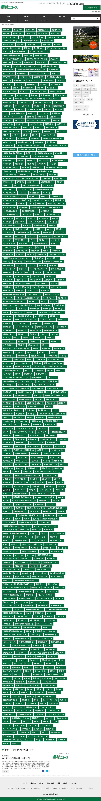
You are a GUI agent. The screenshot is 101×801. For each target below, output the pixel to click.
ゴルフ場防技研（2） (27, 305)
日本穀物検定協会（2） (10, 381)
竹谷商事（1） (37, 645)
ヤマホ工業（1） (60, 446)
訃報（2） (28, 370)
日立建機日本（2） (9, 330)
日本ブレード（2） (45, 312)
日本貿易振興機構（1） (10, 649)
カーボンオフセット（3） (57, 254)
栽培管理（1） (20, 682)
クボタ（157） (30, 30)
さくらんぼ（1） (32, 703)
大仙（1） (29, 613)
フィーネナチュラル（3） (40, 287)
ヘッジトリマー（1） (45, 490)
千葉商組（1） (35, 461)
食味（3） (50, 229)
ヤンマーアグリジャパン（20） (39, 51)
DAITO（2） (38, 395)
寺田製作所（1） (20, 439)
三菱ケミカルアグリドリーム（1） (23, 432)
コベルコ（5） (7, 164)
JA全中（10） (24, 91)
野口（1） (30, 689)
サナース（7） (27, 127)
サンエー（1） (26, 544)
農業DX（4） (27, 225)
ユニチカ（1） (34, 566)
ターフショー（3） (25, 243)
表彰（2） (45, 341)
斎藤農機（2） (59, 309)
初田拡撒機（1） (40, 631)
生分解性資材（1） (53, 443)
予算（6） (19, 146)
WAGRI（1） (27, 721)
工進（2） (63, 356)
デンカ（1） (7, 493)
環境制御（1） (30, 595)
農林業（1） (24, 649)
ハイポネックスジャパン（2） (24, 327)
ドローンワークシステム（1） (21, 645)
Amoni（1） (47, 627)
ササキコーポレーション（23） (56, 48)
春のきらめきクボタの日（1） (12, 671)
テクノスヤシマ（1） (56, 540)
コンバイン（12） (34, 80)
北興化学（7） (61, 124)
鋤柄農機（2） (54, 316)
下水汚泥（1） (39, 714)
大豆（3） (28, 229)
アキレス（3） (20, 265)
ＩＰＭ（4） (23, 193)
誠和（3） (54, 283)
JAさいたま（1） (41, 432)
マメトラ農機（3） (42, 283)
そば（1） (6, 472)
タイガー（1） (7, 504)
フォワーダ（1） (23, 457)
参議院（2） (31, 403)
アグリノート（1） (41, 671)
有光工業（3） (39, 229)
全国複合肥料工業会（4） (30, 211)
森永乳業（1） (47, 446)
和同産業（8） (38, 106)
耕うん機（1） (34, 479)
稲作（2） (44, 301)
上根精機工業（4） (46, 211)
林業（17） (17, 62)
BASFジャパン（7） (36, 124)
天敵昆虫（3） (48, 280)
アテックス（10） (22, 95)
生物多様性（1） (56, 732)
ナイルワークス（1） (50, 475)
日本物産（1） (7, 624)
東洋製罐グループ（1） (50, 562)
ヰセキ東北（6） (8, 146)
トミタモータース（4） (25, 189)
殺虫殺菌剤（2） (23, 356)
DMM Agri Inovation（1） (31, 627)
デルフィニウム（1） (9, 732)
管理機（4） (21, 204)
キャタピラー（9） (54, 99)
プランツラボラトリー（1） (11, 606)
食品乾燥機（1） (37, 486)
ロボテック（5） (32, 182)
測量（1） (6, 692)
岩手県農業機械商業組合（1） (23, 497)
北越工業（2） (7, 395)
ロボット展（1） (58, 660)
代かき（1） (52, 631)
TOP (2, 24)
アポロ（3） (7, 262)
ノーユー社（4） (52, 222)
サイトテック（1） (9, 591)
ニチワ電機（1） (36, 464)
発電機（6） (42, 149)
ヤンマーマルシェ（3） (34, 294)
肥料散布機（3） (8, 265)
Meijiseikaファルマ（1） (33, 475)
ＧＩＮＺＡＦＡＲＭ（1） (11, 729)
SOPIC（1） (7, 609)
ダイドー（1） (47, 587)
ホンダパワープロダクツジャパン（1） (24, 500)
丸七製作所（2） (59, 305)
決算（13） (55, 73)
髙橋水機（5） (19, 164)
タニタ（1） (37, 616)
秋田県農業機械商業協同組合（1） (56, 609)
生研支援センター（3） (32, 298)
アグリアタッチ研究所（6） (34, 146)
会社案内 (42, 3)
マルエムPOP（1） (57, 577)
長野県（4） (32, 218)
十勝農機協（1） (36, 421)
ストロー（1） (22, 660)
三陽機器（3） (41, 254)
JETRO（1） (16, 472)
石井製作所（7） (54, 117)
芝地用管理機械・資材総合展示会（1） (30, 515)
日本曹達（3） (56, 251)
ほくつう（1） (62, 548)
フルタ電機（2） (40, 359)
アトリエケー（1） (22, 421)
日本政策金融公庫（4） (38, 207)
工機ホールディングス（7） (11, 131)
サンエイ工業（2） (9, 309)
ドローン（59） (18, 33)
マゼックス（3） (8, 280)
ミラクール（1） (52, 591)
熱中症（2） (60, 370)
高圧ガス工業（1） (21, 566)
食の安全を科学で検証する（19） (13, 59)
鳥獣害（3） (53, 265)
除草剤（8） (48, 109)
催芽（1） (6, 743)
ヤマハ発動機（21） (20, 51)
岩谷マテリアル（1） (21, 548)
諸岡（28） (20, 44)
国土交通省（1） (38, 674)
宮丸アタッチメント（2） (44, 327)
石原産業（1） (39, 504)
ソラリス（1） (39, 591)
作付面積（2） (31, 352)
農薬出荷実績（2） (9, 356)
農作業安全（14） (8, 69)
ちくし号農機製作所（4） (11, 214)
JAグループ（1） (20, 490)
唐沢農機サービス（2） (25, 392)
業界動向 (26, 16)
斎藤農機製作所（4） (55, 207)
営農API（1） (7, 674)
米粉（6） (35, 135)
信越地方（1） (46, 479)
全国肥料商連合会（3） (10, 258)
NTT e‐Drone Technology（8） (13, 117)
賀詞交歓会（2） (59, 348)
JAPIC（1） (7, 424)
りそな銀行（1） (8, 685)
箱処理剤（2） (27, 337)
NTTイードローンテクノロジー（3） (14, 301)
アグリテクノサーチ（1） (44, 598)
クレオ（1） (51, 613)
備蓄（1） (37, 721)
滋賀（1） (6, 667)
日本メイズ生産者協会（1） (46, 696)
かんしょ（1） (7, 725)
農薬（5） (60, 182)
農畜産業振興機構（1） (57, 573)
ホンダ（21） (7, 51)
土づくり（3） (7, 229)
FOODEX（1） (62, 439)
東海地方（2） (43, 352)
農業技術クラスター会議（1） (36, 508)
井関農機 (77, 89)
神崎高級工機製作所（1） (27, 642)
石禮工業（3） (60, 280)
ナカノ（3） (19, 272)
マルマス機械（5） (9, 160)
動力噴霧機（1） (44, 500)
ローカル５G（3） (32, 290)
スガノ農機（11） (56, 84)
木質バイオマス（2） (50, 323)
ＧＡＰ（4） (47, 193)
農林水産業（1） (8, 414)
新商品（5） (20, 182)
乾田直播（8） (56, 113)
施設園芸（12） (39, 77)
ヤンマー (77, 96)
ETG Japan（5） (8, 182)
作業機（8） (32, 113)
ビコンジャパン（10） (10, 91)
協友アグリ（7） (8, 124)
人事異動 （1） (42, 450)
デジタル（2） (51, 403)
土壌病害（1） (58, 468)
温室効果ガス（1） (31, 707)
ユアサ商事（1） (39, 558)
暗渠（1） (27, 519)
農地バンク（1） (8, 602)
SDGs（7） (26, 131)
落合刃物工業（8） (59, 106)
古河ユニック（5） (9, 171)
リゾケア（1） (18, 707)
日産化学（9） (7, 106)
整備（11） (6, 88)
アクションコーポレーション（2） (44, 385)
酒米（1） (37, 700)
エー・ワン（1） (28, 569)
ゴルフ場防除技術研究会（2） (12, 370)
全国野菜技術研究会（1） (11, 700)
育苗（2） (6, 312)
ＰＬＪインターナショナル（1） (42, 638)
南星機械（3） (43, 240)
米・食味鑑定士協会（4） (11, 211)
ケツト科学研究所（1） (47, 439)
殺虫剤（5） (53, 174)
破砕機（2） (7, 359)
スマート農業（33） (38, 37)
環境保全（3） (62, 298)
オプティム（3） (25, 258)
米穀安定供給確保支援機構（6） (13, 153)
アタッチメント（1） (21, 464)
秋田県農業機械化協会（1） (34, 609)
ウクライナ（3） (8, 298)
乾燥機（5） (25, 167)
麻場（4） (55, 218)
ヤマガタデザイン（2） (35, 406)
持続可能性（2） (30, 410)
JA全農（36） (24, 37)
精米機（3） (19, 229)
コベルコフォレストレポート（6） (42, 156)
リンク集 (47, 788)
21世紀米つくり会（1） (46, 414)
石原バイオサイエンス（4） (56, 204)
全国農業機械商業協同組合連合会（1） (26, 580)
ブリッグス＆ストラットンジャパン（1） (48, 472)
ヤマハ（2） (54, 301)
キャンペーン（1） (9, 660)
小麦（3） (19, 298)
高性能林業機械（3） (22, 232)
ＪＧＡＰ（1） (7, 453)
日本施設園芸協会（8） (18, 113)
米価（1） (43, 703)
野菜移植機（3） (8, 254)
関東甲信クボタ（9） (9, 102)
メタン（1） (17, 678)
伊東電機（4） (33, 196)
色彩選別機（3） (8, 251)
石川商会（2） (22, 330)
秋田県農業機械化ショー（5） (27, 171)
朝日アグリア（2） (42, 374)
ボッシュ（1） (7, 464)
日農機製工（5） (24, 174)
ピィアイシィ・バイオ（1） (11, 569)
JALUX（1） (59, 598)
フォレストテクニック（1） (55, 714)
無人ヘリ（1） (60, 414)
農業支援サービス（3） (52, 294)
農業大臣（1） (38, 663)
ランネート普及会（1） (57, 533)
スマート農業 (79, 103)
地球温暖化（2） (35, 309)
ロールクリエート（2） (23, 363)
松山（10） (40, 88)
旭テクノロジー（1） (43, 569)
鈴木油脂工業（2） (35, 330)
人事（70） (6, 33)
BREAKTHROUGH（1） (29, 551)
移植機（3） (55, 243)
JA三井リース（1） (22, 602)
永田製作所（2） (30, 312)
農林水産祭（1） (8, 711)
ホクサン (5, 771)
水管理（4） (39, 214)
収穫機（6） (30, 153)
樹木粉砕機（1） (21, 443)
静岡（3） (46, 251)
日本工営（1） (7, 439)
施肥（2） (54, 352)
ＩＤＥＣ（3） (7, 276)
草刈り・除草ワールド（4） (11, 225)
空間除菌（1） (39, 711)
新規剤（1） (38, 667)
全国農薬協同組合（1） (10, 526)
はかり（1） (51, 504)
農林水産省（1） (8, 682)
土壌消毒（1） (35, 453)
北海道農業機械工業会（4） (43, 189)
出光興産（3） (7, 272)
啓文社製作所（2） (37, 356)
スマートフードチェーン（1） (24, 537)
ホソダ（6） (16, 135)
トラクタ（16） (42, 62)
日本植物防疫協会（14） (50, 66)
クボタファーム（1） (57, 450)
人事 (94, 89)
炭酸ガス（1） (50, 729)
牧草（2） (45, 345)
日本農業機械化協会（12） (55, 77)
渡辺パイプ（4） (20, 222)
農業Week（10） (46, 95)
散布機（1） (20, 468)
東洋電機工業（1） (57, 606)
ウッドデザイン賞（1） (47, 707)
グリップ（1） (60, 667)
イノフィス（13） (25, 77)
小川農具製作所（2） (38, 377)
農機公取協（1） (8, 468)
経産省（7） (39, 127)
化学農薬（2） (7, 403)
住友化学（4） (24, 200)
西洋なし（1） (7, 689)
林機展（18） (7, 62)
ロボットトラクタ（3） (26, 247)
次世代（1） (31, 656)
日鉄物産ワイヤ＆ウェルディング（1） (15, 635)
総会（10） (34, 95)
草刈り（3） (20, 254)
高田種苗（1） (39, 613)
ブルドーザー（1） (22, 461)
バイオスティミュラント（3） (39, 269)
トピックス (44, 20)
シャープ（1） (32, 725)
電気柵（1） (7, 540)
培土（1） (45, 732)
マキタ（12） (61, 80)
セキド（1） (49, 689)
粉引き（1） (7, 656)
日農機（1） (7, 497)
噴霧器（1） (19, 475)
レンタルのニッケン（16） (58, 62)
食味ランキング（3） (60, 236)
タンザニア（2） (20, 406)
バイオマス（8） (8, 109)
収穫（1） (19, 685)
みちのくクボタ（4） (9, 207)
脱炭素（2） (62, 403)
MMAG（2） (39, 399)
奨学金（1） (28, 667)
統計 (26, 20)
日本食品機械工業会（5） (11, 167)
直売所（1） (7, 486)
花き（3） (39, 247)
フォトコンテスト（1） (50, 700)
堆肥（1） (39, 689)
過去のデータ (37, 788)
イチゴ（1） (61, 486)
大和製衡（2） (36, 323)
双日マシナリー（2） (9, 399)
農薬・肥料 (62, 16)
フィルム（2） (19, 352)
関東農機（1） (46, 468)
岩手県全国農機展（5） (59, 160)
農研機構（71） (56, 30)
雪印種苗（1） (7, 435)
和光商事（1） (51, 558)
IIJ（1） (5, 544)
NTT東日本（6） (60, 153)
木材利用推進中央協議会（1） (24, 624)
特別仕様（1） (46, 660)
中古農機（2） (7, 327)
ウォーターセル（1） (51, 464)
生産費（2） (50, 337)
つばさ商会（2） (39, 370)
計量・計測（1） (19, 417)
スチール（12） (8, 84)
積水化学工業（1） (49, 548)
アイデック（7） (21, 124)
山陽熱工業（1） (43, 642)
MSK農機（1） (26, 729)
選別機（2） (37, 363)
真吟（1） (39, 740)
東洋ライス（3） (37, 276)
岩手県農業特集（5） (47, 182)
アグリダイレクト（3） (22, 276)
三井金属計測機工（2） (42, 392)
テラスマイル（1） (61, 718)
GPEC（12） (44, 84)
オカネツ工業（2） (61, 327)
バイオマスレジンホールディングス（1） (16, 587)
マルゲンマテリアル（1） (40, 577)
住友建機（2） (55, 341)
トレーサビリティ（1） (49, 682)
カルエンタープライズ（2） (57, 367)
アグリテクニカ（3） (9, 243)
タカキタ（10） (52, 88)
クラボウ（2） (62, 319)
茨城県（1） (16, 721)
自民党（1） (7, 417)
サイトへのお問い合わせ (76, 788)
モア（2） (18, 374)
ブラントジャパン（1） (37, 443)
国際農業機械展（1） (20, 511)
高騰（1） (6, 696)
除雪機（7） (31, 117)
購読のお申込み (93, 7)
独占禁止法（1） (19, 656)
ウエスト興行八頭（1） (10, 558)
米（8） (5, 113)
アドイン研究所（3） (57, 269)
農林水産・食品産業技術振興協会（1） (15, 533)
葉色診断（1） (7, 519)
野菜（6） (6, 135)
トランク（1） (60, 616)
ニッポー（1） (19, 555)
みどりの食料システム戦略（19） (37, 59)
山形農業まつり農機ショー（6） (53, 138)
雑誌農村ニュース (25, 788)
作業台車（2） (22, 341)
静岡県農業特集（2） (25, 399)
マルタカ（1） (7, 555)
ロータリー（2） (8, 363)
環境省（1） (7, 580)
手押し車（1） (7, 736)
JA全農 (90, 99)
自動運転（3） (50, 276)
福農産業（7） (49, 124)
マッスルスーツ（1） (49, 685)
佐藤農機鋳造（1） (33, 468)
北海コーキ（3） (21, 280)
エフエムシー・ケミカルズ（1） (45, 497)
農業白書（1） (58, 461)
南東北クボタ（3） (22, 251)
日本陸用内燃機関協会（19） (12, 55)
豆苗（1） (6, 718)
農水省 (83, 85)
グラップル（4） (44, 218)
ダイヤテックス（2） (24, 385)
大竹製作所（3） (39, 258)
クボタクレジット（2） (21, 323)
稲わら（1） (7, 678)
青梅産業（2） (24, 388)
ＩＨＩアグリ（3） (49, 298)
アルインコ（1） (8, 443)
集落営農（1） (48, 530)
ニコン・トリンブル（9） (23, 106)
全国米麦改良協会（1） (21, 493)
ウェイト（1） (18, 663)
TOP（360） (7, 30)
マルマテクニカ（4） (9, 193)
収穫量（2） (21, 345)
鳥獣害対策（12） (20, 80)
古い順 (67, 753)
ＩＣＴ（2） (44, 334)
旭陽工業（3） (7, 283)
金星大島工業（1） (9, 620)
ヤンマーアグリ (79, 99)
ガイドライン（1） (60, 678)
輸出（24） (57, 44)
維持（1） (27, 678)
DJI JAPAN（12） (48, 80)
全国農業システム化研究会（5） (56, 167)
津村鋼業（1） (7, 482)
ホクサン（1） (7, 490)
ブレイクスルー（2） (27, 381)
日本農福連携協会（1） (25, 591)
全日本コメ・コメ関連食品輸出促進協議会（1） (18, 584)
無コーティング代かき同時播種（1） (41, 653)
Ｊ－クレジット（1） (53, 711)
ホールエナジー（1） (9, 598)
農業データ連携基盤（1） (50, 519)
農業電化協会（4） (9, 204)
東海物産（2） (49, 395)
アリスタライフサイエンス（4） (42, 200)
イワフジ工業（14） (19, 66)
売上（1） (59, 689)
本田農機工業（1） (49, 511)
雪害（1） (60, 482)
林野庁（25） (47, 44)
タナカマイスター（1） (23, 616)
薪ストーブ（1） (41, 537)
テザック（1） (18, 609)
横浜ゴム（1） (24, 530)
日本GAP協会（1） (21, 479)
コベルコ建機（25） (33, 44)
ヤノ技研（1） (35, 548)
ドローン (77, 92)
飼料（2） (17, 337)
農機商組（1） (7, 446)
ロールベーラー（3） (9, 269)
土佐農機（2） (34, 341)
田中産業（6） (51, 142)
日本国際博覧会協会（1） (11, 573)
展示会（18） (54, 59)
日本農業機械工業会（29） (31, 41)
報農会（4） (41, 204)
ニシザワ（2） (58, 363)
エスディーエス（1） (38, 692)
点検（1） (15, 692)
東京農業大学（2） (44, 410)
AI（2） (29, 359)
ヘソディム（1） (20, 736)
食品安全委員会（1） (36, 620)
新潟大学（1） (19, 689)
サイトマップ (90, 788)
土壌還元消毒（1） (54, 692)
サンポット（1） (8, 428)
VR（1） (55, 721)
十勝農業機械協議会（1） (58, 432)
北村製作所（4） (56, 196)
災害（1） (36, 519)
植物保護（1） (16, 667)
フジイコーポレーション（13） (39, 73)
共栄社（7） (56, 120)
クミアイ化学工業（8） (34, 109)
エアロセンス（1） (46, 725)
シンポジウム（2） (9, 341)
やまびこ (86, 92)
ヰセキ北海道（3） (45, 236)
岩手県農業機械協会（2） (23, 395)
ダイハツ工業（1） (41, 573)
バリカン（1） (59, 490)
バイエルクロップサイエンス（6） (56, 146)
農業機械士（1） (50, 515)
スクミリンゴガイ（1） (32, 685)
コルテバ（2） (7, 374)
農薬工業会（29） (47, 41)
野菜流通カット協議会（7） (11, 127)
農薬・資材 (50, 783)
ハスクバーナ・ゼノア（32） (56, 37)
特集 (44, 16)
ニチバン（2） (52, 377)
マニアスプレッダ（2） (47, 319)
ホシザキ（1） (7, 475)
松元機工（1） (36, 530)
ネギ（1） (16, 424)
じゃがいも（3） (60, 232)
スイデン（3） (19, 236)
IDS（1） (6, 645)
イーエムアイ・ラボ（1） (11, 551)
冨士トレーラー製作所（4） (31, 185)
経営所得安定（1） (37, 649)
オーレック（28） (8, 44)
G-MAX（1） (62, 740)
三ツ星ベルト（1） (36, 635)
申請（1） (27, 674)
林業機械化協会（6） (9, 149)
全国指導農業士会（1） (25, 714)
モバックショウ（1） (36, 435)
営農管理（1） (50, 486)
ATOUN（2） (7, 323)
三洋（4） (31, 204)
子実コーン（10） (60, 95)
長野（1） (63, 464)
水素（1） (46, 721)
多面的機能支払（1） (54, 417)
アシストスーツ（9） (25, 102)
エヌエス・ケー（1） (9, 642)
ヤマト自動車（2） (38, 388)
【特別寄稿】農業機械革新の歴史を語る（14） (31, 69)
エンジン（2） (7, 316)
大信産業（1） (46, 566)
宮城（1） (62, 671)
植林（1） (36, 678)
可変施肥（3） (47, 232)
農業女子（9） (7, 99)
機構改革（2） (7, 352)
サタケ (86, 96)
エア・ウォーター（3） (58, 287)
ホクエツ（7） (19, 120)
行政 (8, 16)
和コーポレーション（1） (44, 624)
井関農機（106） (43, 30)
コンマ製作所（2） (41, 316)
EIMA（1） (49, 718)
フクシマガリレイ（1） (10, 530)
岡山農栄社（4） (35, 193)
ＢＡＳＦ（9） (58, 102)
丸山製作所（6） (23, 138)
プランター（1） (35, 511)
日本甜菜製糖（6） (9, 138)
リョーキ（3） (7, 240)
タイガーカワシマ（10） (39, 91)
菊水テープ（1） (53, 584)
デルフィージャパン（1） (24, 711)
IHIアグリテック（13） (10, 77)
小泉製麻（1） (7, 548)
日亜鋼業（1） (7, 562)
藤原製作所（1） (8, 461)
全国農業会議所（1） (21, 453)
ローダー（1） (7, 566)
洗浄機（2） (19, 319)
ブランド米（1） (25, 526)
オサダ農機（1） (53, 493)
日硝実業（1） (7, 638)
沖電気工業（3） (8, 290)
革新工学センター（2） (10, 305)
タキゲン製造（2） (9, 385)
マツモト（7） (7, 120)
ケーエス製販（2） (52, 356)
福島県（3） (42, 265)
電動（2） (49, 406)
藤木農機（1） (30, 450)
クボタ (91, 85)
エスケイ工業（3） (35, 280)
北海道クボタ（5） (60, 178)
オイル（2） (7, 337)
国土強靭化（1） (37, 718)
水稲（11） (16, 88)
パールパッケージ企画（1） (27, 522)
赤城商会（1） (36, 587)
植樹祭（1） (31, 696)
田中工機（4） (59, 200)
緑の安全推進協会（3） (41, 243)
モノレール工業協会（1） (39, 457)
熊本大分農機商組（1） (22, 638)
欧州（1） (63, 700)
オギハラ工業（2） (9, 345)
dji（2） (55, 410)
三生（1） (6, 721)
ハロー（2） (54, 334)
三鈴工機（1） (42, 428)
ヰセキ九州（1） (8, 421)
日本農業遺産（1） (9, 714)
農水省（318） (18, 30)
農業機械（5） (31, 160)
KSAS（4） (52, 225)
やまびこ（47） (31, 33)
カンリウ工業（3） (53, 258)
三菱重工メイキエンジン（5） (29, 178)
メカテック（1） (8, 616)
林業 (9, 20)
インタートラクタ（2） (55, 359)
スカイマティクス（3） (52, 272)
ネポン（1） (62, 515)
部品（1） (6, 500)
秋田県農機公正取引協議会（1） (13, 613)
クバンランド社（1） (33, 446)
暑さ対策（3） (50, 247)
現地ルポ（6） (39, 142)
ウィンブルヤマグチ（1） (39, 540)
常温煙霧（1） (53, 703)
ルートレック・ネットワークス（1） (45, 526)
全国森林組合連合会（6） (44, 153)
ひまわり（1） (7, 703)
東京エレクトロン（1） (22, 577)
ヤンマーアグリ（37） (10, 37)
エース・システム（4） (53, 214)
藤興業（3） (20, 290)
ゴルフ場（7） (41, 117)
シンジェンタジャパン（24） (12, 48)
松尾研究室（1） (43, 606)
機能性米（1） (40, 584)
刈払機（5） (31, 164)
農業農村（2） (7, 406)
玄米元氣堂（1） (8, 508)
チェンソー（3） (8, 232)
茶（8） (48, 106)
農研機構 (86, 89)
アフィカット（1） (18, 696)
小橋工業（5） (41, 164)
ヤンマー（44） (43, 33)
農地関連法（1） (33, 682)
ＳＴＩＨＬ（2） (58, 312)
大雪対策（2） (33, 301)
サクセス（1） (34, 660)
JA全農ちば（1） (44, 522)
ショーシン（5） (44, 160)
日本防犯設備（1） (29, 606)
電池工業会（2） (17, 312)
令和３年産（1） (51, 649)
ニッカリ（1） (54, 428)
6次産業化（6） (49, 131)
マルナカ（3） (55, 240)
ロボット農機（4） (9, 189)
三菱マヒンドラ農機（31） (11, 41)
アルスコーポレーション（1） (25, 428)
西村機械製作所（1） (51, 635)
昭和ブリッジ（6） (9, 156)
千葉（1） (35, 732)
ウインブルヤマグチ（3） (33, 262)
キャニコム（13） (8, 73)
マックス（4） (7, 222)
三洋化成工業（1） (57, 642)
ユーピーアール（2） (39, 367)
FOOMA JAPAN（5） (10, 174)
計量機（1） (15, 544)
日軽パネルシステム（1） (46, 595)
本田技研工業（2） (9, 334)
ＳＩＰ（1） (31, 555)
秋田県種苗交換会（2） (22, 367)
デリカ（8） (59, 109)
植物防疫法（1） (8, 653)
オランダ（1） (46, 678)
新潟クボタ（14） (34, 66)
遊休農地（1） (50, 663)
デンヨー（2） (41, 381)
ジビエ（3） (23, 269)
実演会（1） (28, 671)
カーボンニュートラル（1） (54, 674)
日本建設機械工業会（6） (27, 149)
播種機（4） (7, 185)
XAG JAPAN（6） (23, 156)
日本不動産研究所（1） (44, 555)
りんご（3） (38, 272)
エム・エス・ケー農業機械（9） (35, 99)
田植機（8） (20, 109)
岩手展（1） (32, 414)
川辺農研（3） (7, 236)
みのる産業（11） (28, 88)
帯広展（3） (36, 232)
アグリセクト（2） (31, 319)
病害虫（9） (19, 99)
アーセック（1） (51, 620)
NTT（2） (50, 370)
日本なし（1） (38, 544)
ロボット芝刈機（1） (9, 522)
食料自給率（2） (61, 395)
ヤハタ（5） (53, 164)
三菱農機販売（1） (9, 457)
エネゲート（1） (25, 558)
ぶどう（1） (57, 479)
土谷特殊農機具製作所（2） (23, 316)
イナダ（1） (56, 500)
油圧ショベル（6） (9, 142)
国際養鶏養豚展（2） (51, 330)
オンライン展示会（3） (22, 287)
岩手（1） (6, 432)
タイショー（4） (48, 185)
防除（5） (21, 160)
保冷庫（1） (7, 511)
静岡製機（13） (22, 73)
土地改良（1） (27, 472)
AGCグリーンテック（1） (39, 602)
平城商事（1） (18, 450)
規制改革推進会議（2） (43, 305)
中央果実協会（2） (9, 392)
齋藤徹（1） (25, 692)
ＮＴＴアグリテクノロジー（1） (38, 736)
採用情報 (64, 788)
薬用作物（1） (22, 620)
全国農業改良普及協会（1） (53, 421)
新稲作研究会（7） (52, 127)
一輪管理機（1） (50, 740)
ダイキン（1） (38, 729)
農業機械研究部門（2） (60, 392)
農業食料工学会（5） (45, 171)
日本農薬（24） (39, 48)
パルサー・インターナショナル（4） (14, 196)
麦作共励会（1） (51, 435)
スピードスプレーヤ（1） (21, 486)
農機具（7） (37, 131)
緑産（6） (26, 135)
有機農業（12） (32, 84)
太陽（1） (29, 631)
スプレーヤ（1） (55, 457)
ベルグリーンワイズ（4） (36, 222)
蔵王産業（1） (48, 616)
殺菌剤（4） (44, 196)
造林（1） (44, 533)
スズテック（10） (8, 95)
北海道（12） (7, 80)
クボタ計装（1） (27, 573)
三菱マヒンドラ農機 (80, 109)
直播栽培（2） (46, 348)
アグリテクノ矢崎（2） (10, 388)
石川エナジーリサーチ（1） (11, 627)
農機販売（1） (54, 537)
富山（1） (61, 663)
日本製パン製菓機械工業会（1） (13, 595)
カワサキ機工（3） (21, 240)
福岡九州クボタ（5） (39, 174)
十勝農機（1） (37, 424)
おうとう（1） (19, 703)
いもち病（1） (20, 414)
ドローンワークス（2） (54, 388)
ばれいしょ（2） (33, 345)
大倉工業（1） (7, 577)
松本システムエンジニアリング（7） (38, 120)
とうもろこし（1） (9, 515)
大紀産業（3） (35, 251)
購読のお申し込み (12, 788)
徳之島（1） (41, 656)
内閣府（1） (19, 482)
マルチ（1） (34, 533)
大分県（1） (7, 707)
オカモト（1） (59, 587)
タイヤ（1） (61, 511)
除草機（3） (31, 254)
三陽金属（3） (60, 229)
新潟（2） (47, 363)
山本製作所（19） (41, 55)
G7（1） (28, 663)
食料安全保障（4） (40, 225)
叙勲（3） (28, 272)
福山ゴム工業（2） (52, 399)
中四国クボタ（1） (21, 435)
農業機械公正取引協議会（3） (53, 262)
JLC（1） (61, 497)
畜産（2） (36, 348)
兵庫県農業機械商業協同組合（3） (13, 294)
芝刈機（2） (33, 334)
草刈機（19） (28, 55)
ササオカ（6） (61, 131)
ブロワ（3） (32, 265)
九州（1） (51, 482)
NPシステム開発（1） (22, 562)
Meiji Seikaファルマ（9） (43, 102)
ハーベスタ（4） (27, 214)
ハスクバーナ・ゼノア (81, 106)
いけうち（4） (20, 218)
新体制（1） (32, 490)
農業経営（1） (40, 417)
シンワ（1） (41, 482)
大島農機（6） (35, 138)
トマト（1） (7, 663)
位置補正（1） (52, 656)
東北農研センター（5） (10, 178)
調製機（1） (26, 424)
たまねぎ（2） (7, 367)
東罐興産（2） (7, 319)
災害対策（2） (53, 381)
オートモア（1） (21, 653)
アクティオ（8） (44, 113)
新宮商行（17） (29, 62)
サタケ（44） (55, 33)
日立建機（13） (54, 69)
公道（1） (17, 674)
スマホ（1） (49, 667)
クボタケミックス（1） (38, 493)
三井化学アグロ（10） (57, 91)
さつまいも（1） (20, 725)
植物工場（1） (19, 446)
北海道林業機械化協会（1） (57, 508)
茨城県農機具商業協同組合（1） (13, 631)
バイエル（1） (30, 482)
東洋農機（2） (47, 309)
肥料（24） (27, 48)
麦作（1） (30, 417)
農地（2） (40, 403)
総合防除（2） (19, 403)
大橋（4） (17, 185)
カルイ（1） (47, 461)
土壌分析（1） (7, 479)
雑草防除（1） (32, 439)
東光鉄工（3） (7, 287)
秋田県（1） (20, 508)
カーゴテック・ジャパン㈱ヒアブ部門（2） (16, 348)
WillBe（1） (16, 743)
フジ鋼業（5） (46, 178)
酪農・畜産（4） (8, 218)
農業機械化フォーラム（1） (20, 718)
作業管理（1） (26, 700)
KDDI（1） (48, 645)
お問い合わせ (51, 3)
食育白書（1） (7, 537)
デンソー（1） (36, 562)
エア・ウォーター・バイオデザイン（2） (16, 377)
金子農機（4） (23, 207)
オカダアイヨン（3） (9, 247)
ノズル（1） (7, 450)
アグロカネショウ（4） (10, 200)
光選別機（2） (39, 337)
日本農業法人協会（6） (25, 142)
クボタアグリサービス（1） (23, 504)
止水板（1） (44, 551)
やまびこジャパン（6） (48, 135)
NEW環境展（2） (19, 359)
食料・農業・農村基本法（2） (12, 410)
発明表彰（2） (28, 374)
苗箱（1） (53, 671)
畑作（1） (18, 519)
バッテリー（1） (50, 424)
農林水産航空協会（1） (26, 598)
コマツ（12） (20, 84)
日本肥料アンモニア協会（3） (24, 283)
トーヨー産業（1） (56, 551)
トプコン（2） (22, 309)
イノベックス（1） (51, 544)
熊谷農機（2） (22, 334)
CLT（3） (33, 240)
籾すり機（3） (18, 262)
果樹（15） (6, 66)
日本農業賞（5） (37, 167)
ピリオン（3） (31, 236)
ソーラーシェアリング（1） (51, 453)
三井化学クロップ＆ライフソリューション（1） (18, 740)
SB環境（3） (45, 290)
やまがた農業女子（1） (21, 540)
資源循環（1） (59, 653)
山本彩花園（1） (24, 732)
